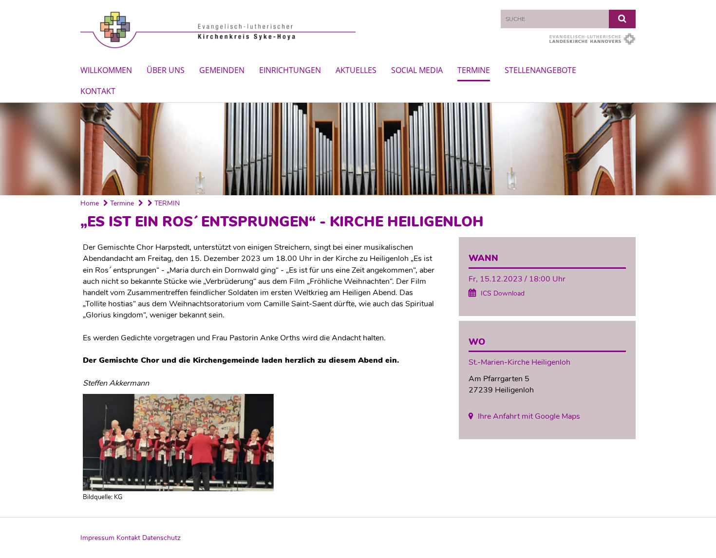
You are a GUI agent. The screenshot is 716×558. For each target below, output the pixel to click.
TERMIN (166, 203)
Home (89, 203)
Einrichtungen (290, 70)
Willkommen (106, 70)
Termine (473, 70)
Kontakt (97, 91)
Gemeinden (222, 70)
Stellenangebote (540, 70)
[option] (358, 149)
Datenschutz (161, 537)
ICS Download (503, 293)
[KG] (260, 442)
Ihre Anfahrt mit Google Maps (529, 416)
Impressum (97, 537)
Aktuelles (356, 70)
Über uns (166, 70)
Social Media (417, 70)
